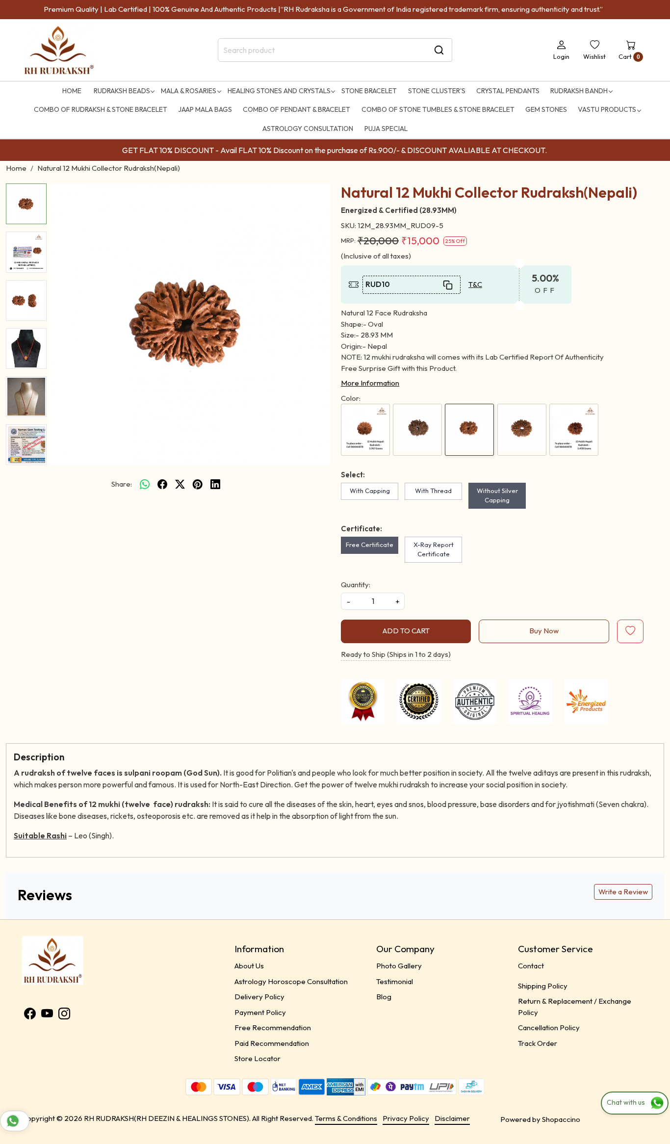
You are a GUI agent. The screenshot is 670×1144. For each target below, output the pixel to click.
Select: (353, 474)
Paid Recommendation (271, 1043)
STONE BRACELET (369, 90)
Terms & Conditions (346, 1118)
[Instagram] (64, 1015)
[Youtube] (47, 1015)
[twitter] (180, 484)
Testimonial (394, 981)
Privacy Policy (406, 1118)
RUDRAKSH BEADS (122, 90)
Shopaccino (561, 1119)
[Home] (59, 50)
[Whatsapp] (145, 484)
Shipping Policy (542, 985)
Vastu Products (607, 109)
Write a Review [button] (623, 891)
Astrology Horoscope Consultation (291, 981)
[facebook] (162, 484)
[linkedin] (215, 484)
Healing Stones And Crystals (279, 90)
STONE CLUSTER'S (436, 90)
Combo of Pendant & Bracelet (296, 109)
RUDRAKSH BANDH (579, 90)
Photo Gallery (399, 965)
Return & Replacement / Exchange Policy (574, 1006)
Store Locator (257, 1058)
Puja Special (386, 128)
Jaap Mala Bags (205, 109)
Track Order (537, 1043)
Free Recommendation (272, 1027)
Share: (121, 484)
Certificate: (361, 528)
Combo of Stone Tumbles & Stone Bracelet (438, 109)
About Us (249, 965)
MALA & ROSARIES (188, 90)
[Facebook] (30, 1015)
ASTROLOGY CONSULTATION (307, 128)
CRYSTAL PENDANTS (508, 90)
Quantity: (355, 584)
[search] (439, 50)
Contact (531, 965)
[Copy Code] (448, 284)
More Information (370, 383)
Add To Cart (406, 630)
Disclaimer (452, 1118)
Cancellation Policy (549, 1027)
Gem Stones (546, 109)
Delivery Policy (259, 996)
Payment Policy (260, 1012)
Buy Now (544, 630)
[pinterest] (197, 484)
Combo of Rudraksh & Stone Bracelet (100, 109)
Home (71, 90)
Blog (383, 996)
